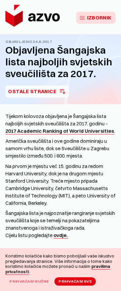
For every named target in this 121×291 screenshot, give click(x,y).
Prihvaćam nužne (29, 281)
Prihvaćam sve (75, 281)
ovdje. (60, 235)
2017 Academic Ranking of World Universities (59, 131)
